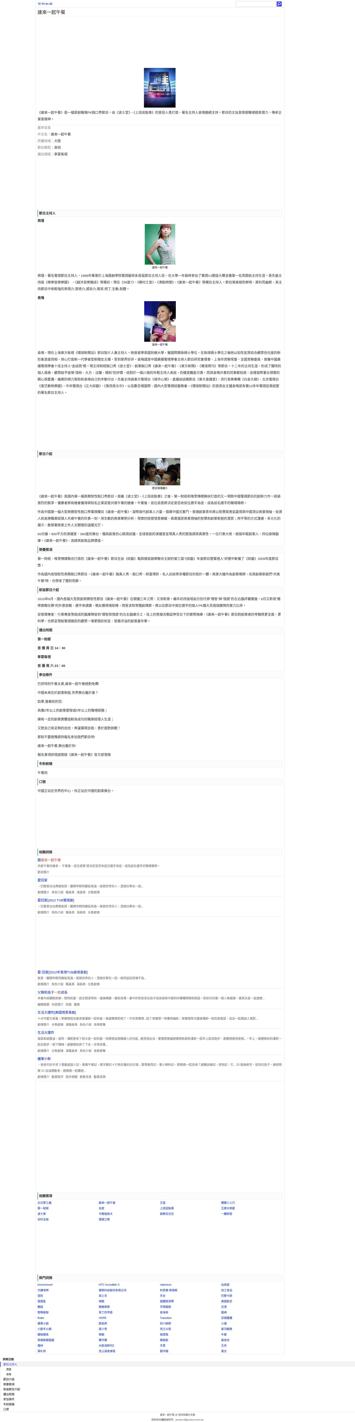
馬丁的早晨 (106, 1312)
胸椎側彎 (104, 1306)
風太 (224, 1351)
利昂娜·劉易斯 (169, 1290)
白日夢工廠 (44, 1202)
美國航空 (226, 1301)
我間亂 (42, 1301)
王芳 (224, 1345)
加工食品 (226, 1290)
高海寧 (164, 1312)
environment (45, 1284)
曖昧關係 (43, 1334)
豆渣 (224, 1306)
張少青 (103, 1328)
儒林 (40, 1345)
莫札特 (42, 1351)
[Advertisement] (147, 42)
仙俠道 (225, 1284)
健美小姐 (43, 1323)
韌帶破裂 (43, 1312)
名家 (101, 1208)
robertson (165, 1284)
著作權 (103, 1340)
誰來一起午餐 (107, 1202)
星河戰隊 (226, 1328)
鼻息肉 (225, 1340)
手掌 (162, 1345)
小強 (224, 1323)
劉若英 (103, 1323)
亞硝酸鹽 (226, 1317)
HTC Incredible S (109, 1284)
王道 (162, 1202)
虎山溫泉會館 (107, 1351)
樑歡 (101, 1301)
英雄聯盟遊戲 (46, 1340)
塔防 (40, 1295)
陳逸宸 (164, 1340)
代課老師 (43, 1290)
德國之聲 (104, 1219)
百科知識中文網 (186, 1414)
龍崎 (224, 1312)
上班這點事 (167, 1208)
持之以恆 (165, 1328)
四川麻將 (165, 1323)
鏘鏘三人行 (228, 1202)
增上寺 (103, 1295)
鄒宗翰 (164, 1351)
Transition (166, 1317)
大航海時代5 (106, 1345)
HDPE (102, 1317)
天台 (162, 1295)
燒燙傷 (164, 1334)
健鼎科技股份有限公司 (112, 1290)
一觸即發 (226, 1213)
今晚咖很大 (106, 1213)
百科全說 (43, 1219)
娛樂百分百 (167, 1213)
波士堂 (42, 1213)
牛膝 (224, 1334)
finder (41, 1317)
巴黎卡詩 (226, 1295)
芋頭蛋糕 (165, 1306)
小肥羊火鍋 (44, 1328)
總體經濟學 (167, 1301)
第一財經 (43, 1208)
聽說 (40, 1306)
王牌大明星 (228, 1208)
